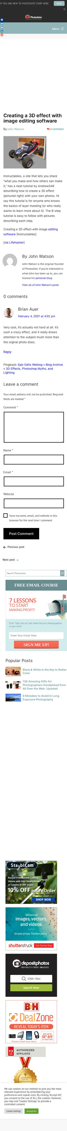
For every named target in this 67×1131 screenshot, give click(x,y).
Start (59, 3)
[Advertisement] (33, 74)
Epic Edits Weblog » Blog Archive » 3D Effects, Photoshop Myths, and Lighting (33, 368)
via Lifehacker (14, 242)
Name (8, 450)
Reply (7, 352)
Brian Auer (28, 309)
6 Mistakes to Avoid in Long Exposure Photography (41, 697)
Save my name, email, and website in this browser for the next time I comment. (33, 518)
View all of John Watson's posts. (40, 285)
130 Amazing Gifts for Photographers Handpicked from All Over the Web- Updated (44, 685)
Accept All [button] (31, 1111)
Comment (10, 407)
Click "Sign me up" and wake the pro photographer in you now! (35, 625)
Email (8, 472)
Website (8, 494)
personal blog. (44, 278)
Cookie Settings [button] (13, 1111)
